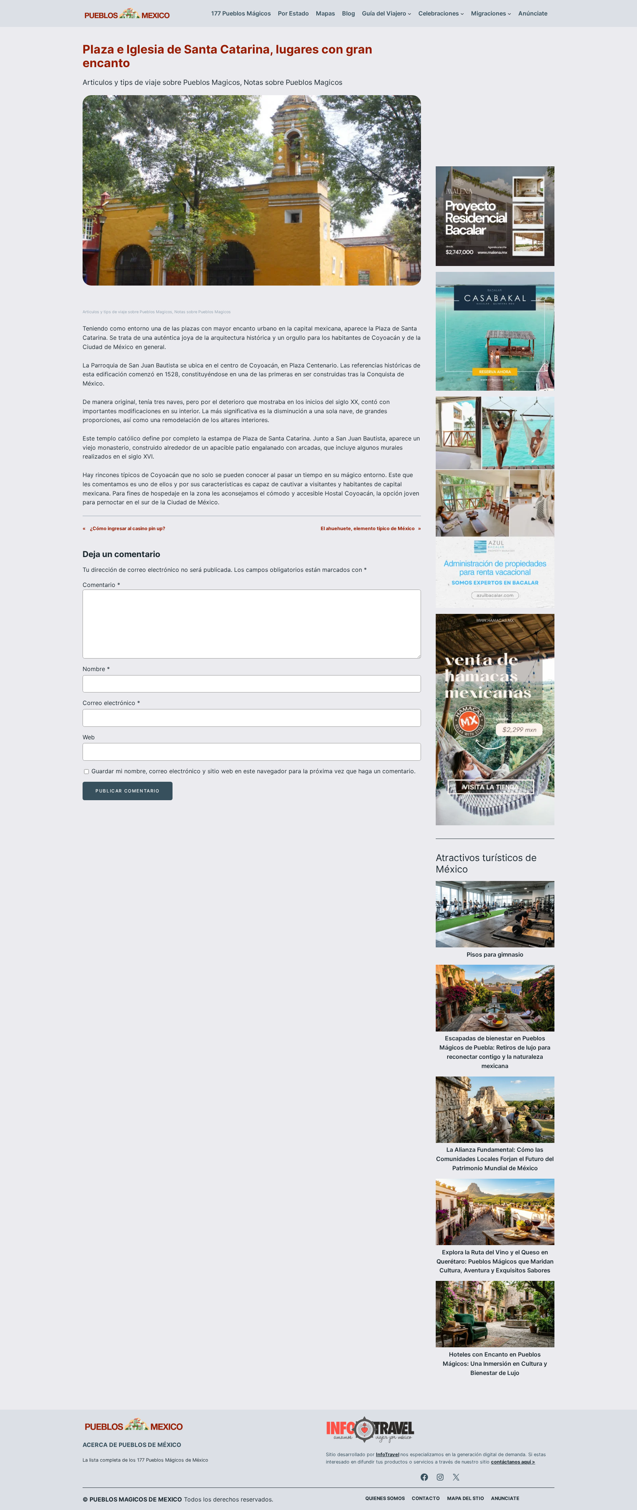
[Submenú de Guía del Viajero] (409, 13)
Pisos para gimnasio (495, 954)
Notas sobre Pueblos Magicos (293, 82)
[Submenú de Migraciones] (509, 13)
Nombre (96, 669)
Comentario (101, 584)
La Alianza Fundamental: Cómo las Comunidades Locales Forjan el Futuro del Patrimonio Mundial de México (495, 1159)
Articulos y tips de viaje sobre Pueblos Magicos (161, 82)
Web (89, 737)
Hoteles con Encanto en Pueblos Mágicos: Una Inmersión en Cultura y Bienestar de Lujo (495, 1363)
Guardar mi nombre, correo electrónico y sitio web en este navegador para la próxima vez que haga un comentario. (253, 771)
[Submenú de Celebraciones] (462, 13)
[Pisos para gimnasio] (495, 915)
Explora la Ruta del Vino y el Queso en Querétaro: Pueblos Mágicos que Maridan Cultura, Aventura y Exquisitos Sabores (495, 1261)
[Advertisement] (495, 101)
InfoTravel (387, 1454)
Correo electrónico (111, 702)
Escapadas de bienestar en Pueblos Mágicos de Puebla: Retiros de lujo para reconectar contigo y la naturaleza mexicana (494, 1051)
